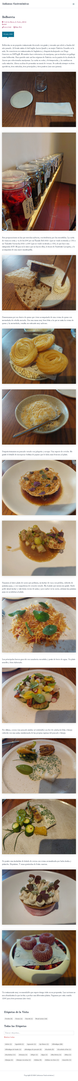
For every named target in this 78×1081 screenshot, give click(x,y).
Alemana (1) (23, 1055)
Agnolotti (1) (19, 1044)
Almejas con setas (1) (23, 1060)
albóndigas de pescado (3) (33, 1049)
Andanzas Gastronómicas (15, 4)
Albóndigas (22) (57, 1044)
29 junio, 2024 (8, 34)
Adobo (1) (8, 1044)
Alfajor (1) (34, 1055)
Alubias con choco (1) (52, 1060)
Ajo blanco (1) (43, 1044)
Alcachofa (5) (49, 1049)
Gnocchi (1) (28, 1019)
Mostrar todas (9, 1037)
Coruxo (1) (18, 1019)
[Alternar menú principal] (73, 4)
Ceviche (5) (8, 1019)
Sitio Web (18, 27)
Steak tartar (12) (41, 1019)
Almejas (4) (9, 1060)
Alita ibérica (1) (56, 1055)
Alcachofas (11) (10, 1055)
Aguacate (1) (31, 1044)
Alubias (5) (37, 1060)
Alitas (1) (68, 1055)
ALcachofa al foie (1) (64, 1049)
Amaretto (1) (66, 1060)
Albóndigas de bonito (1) (13, 1049)
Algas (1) (44, 1055)
